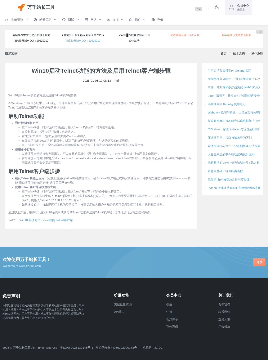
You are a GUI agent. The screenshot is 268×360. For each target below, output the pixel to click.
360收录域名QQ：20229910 (31, 40)
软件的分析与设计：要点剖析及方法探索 (234, 146)
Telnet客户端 (64, 220)
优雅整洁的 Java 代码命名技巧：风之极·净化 (237, 162)
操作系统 (257, 53)
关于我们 (224, 304)
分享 (259, 262)
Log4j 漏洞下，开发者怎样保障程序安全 (234, 95)
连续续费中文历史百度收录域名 (31, 35)
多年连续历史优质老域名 (236, 35)
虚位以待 (134, 40)
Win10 (23, 220)
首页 (224, 53)
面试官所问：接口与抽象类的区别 (230, 137)
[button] (16, 20)
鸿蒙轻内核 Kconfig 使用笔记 (227, 104)
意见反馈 (224, 319)
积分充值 (172, 326)
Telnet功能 (48, 220)
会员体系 (172, 319)
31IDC (158, 347)
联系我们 (224, 312)
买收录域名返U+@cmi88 (185, 35)
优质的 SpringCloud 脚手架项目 (228, 179)
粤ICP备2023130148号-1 (76, 347)
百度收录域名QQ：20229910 (82, 40)
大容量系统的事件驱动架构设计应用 (231, 154)
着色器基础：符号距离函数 (225, 171)
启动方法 (34, 220)
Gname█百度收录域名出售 (134, 35)
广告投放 (224, 326)
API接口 (119, 312)
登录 (169, 304)
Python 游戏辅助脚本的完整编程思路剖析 (235, 188)
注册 (169, 312)
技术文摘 (239, 53)
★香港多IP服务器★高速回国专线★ (82, 35)
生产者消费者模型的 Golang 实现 (229, 70)
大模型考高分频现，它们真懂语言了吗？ (234, 79)
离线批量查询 (123, 304)
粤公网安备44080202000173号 (116, 347)
